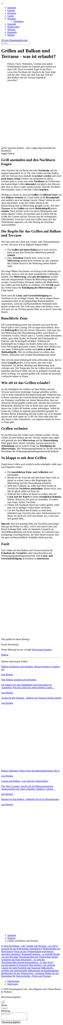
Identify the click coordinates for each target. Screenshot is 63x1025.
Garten (10, 16)
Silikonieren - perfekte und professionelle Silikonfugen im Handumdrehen (30, 969)
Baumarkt (12, 32)
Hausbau (11, 18)
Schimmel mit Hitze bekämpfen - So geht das (23, 959)
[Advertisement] (31, 115)
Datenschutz (13, 981)
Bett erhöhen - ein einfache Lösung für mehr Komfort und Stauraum (28, 966)
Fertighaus (18, 21)
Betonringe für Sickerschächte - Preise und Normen (26, 976)
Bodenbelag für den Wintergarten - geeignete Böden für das (30, 973)
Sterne (4, 1005)
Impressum (12, 984)
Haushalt (11, 24)
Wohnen (11, 29)
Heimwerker (13, 27)
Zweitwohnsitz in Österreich (15, 965)
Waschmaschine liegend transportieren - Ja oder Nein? (27, 962)
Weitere (11, 35)
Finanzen (11, 13)
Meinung (5, 1011)
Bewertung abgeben (42, 649)
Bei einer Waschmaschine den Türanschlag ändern (33, 957)
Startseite (11, 7)
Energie (11, 10)
